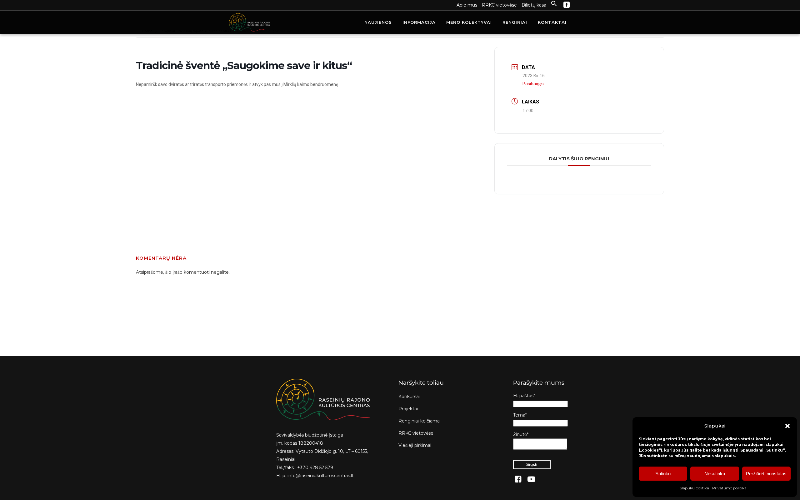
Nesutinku (714, 473)
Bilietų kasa (534, 5)
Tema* (520, 415)
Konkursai (409, 396)
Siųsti (532, 464)
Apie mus (467, 5)
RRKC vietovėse (499, 5)
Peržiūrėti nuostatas (766, 473)
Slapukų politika (694, 488)
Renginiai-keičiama (419, 421)
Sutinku (663, 473)
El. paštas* (524, 395)
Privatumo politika (729, 488)
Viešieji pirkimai (414, 445)
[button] (787, 426)
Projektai (408, 409)
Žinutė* (520, 434)
